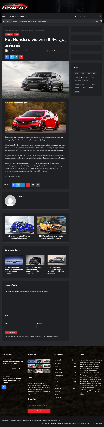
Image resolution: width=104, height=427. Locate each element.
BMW (82, 77)
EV (87, 84)
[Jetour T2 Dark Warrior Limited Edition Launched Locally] (35, 260)
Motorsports (59, 375)
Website (39, 323)
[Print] (38, 185)
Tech (56, 385)
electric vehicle (79, 84)
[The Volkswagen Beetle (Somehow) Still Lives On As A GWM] (39, 371)
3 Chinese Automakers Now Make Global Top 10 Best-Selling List (14, 269)
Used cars (58, 391)
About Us (23, 16)
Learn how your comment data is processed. (44, 336)
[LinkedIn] (16, 57)
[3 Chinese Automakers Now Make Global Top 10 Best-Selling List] (14, 260)
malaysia (77, 87)
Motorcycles (59, 372)
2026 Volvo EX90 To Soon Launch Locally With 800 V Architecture (56, 269)
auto (76, 77)
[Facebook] (7, 57)
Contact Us (91, 423)
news (84, 87)
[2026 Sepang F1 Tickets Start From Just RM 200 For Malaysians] (46, 371)
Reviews (11, 16)
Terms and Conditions (79, 423)
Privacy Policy (66, 423)
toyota (77, 91)
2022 (88, 74)
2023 (94, 74)
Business (58, 363)
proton (91, 87)
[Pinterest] (21, 57)
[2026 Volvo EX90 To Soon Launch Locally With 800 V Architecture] (57, 260)
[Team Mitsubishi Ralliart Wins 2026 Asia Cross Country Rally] (39, 366)
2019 (76, 74)
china (92, 77)
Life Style (58, 369)
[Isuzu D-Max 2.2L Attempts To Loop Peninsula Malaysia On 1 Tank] (31, 366)
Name (7, 315)
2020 (82, 74)
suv (96, 87)
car (87, 77)
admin (10, 51)
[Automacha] (15, 6)
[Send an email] (13, 51)
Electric (86, 80)
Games (58, 398)
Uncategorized (59, 388)
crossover (78, 80)
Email (7, 323)
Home (4, 16)
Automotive (14, 30)
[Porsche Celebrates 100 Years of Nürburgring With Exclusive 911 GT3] (31, 371)
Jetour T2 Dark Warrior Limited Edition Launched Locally (34, 269)
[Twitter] (12, 57)
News (17, 16)
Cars (56, 366)
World (56, 394)
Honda (93, 84)
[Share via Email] (33, 185)
